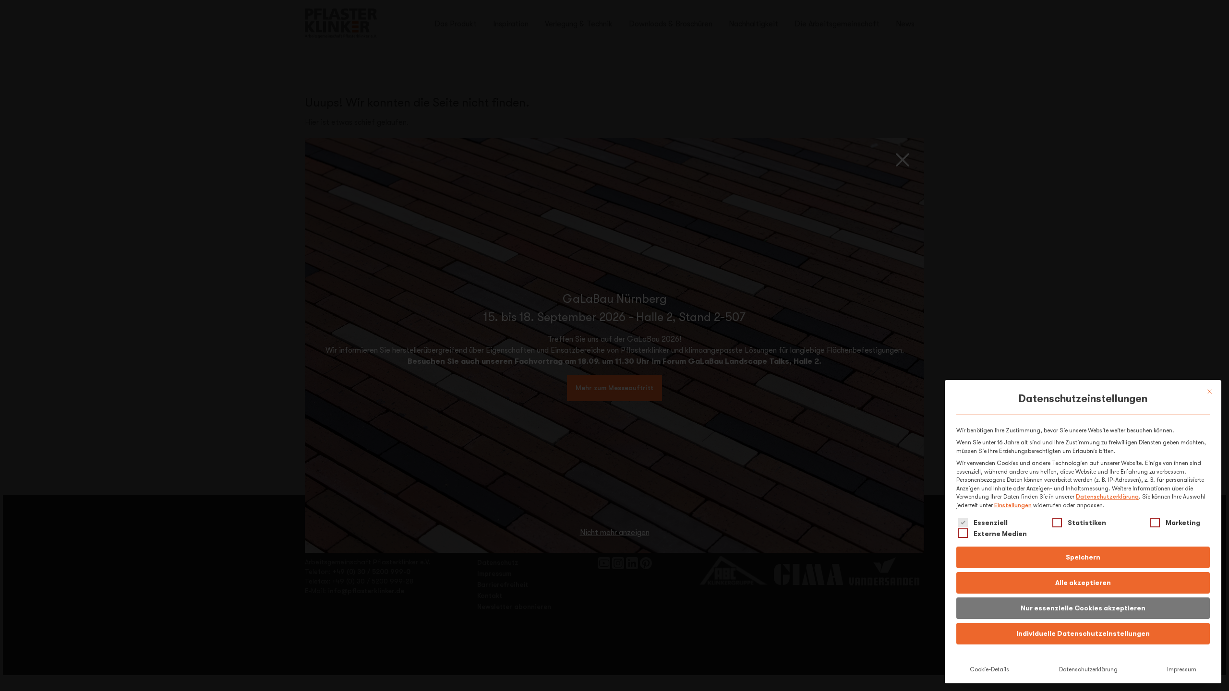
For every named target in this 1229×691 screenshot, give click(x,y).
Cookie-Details (989, 669)
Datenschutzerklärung (1107, 496)
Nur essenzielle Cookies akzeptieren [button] (1083, 608)
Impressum (1181, 669)
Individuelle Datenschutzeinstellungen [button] (1083, 633)
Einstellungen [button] (1013, 505)
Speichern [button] (1083, 557)
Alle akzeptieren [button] (1083, 582)
